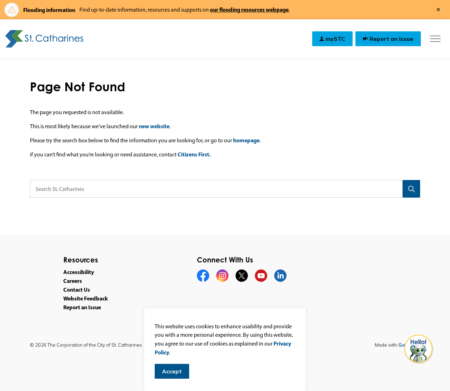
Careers (72, 280)
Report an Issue (391, 38)
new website (154, 126)
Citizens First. (194, 154)
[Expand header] (435, 38)
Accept (172, 371)
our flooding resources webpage (249, 9)
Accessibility (78, 271)
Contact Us (76, 289)
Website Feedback (85, 298)
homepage (246, 140)
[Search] (411, 189)
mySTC (335, 38)
